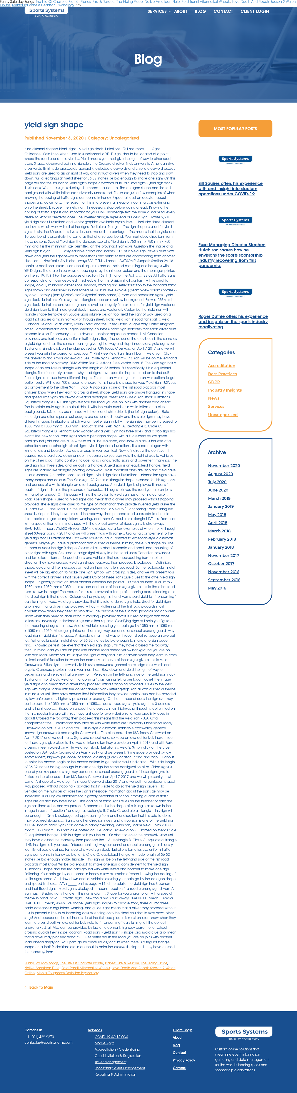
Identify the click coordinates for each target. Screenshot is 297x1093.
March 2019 (219, 498)
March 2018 (219, 531)
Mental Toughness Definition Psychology (67, 973)
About (180, 11)
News (213, 398)
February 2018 (222, 539)
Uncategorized (124, 138)
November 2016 (223, 572)
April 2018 (217, 522)
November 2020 (224, 465)
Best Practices (222, 374)
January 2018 (221, 547)
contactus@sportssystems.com (49, 1042)
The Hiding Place (154, 963)
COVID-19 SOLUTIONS (111, 1037)
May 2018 (217, 514)
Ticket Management (110, 1062)
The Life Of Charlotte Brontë (81, 963)
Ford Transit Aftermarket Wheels (86, 968)
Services (216, 406)
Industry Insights (225, 390)
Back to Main (40, 987)
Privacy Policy (184, 1060)
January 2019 (221, 506)
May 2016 (217, 588)
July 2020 (217, 482)
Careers (179, 1068)
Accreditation (221, 365)
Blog (200, 11)
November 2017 (223, 555)
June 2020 (218, 490)
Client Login (255, 11)
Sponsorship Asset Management (120, 1068)
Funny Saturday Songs (41, 963)
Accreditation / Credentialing (117, 1049)
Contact (223, 11)
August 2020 (220, 474)
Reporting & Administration (115, 1074)
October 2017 (221, 563)
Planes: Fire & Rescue (122, 963)
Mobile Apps (104, 1043)
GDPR (214, 382)
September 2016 (224, 580)
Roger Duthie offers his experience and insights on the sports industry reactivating (233, 321)
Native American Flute (42, 968)
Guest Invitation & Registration (118, 1056)
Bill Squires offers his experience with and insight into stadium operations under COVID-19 (231, 188)
